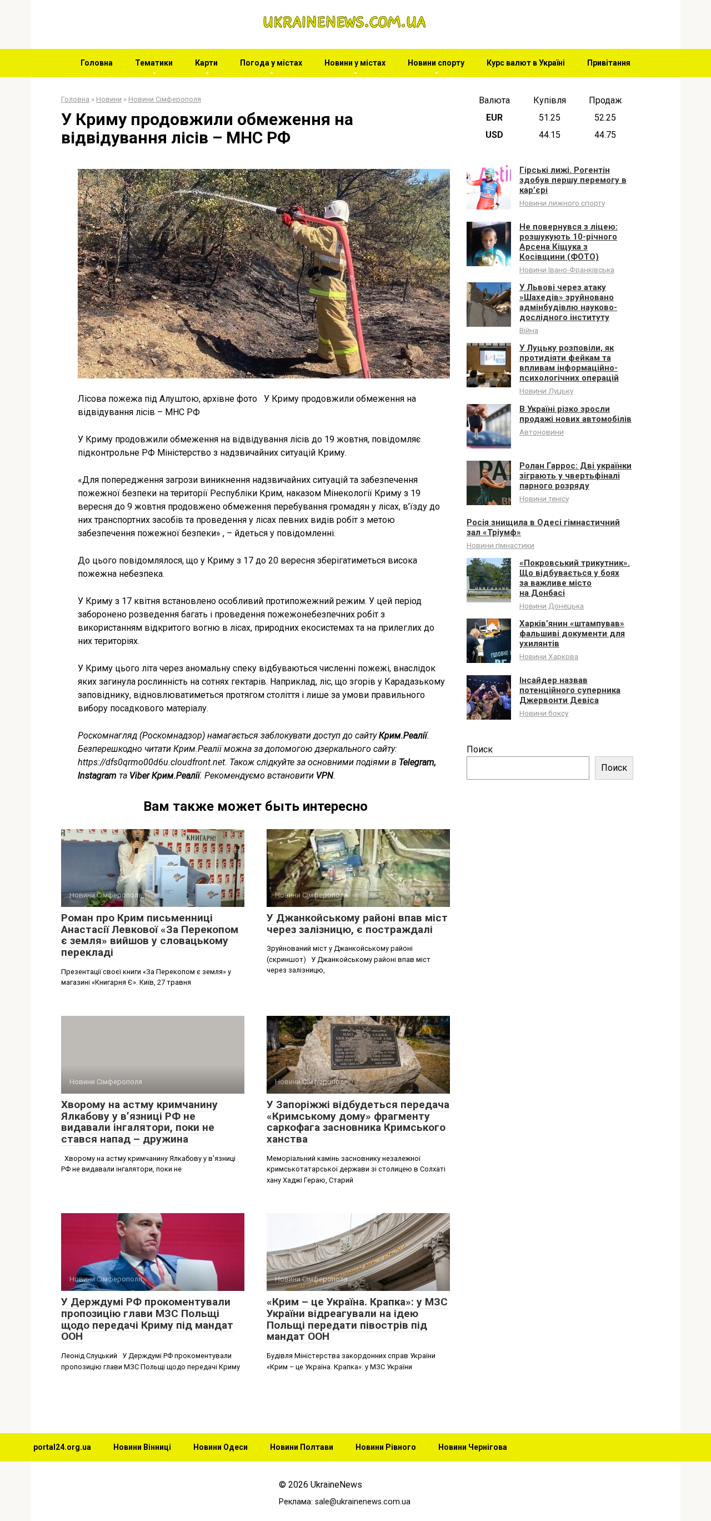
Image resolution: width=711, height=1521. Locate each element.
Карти (206, 62)
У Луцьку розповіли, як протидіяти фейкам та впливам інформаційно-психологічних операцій (569, 363)
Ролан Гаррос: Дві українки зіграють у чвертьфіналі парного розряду (575, 476)
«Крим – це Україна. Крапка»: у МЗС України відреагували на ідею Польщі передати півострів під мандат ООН (357, 1319)
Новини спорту (436, 62)
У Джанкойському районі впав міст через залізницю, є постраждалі (357, 923)
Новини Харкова (548, 656)
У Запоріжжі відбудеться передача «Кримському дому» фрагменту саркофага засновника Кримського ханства (358, 1122)
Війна (528, 330)
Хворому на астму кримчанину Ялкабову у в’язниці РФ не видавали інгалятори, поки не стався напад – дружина (139, 1122)
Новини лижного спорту (562, 202)
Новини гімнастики (500, 545)
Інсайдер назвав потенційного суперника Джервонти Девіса (569, 690)
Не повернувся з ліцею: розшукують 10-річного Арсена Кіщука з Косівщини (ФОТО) (568, 242)
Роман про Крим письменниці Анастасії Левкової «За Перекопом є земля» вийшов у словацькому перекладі (149, 935)
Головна (97, 62)
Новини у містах (354, 62)
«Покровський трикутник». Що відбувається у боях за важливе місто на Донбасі (574, 578)
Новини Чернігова (472, 1447)
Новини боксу (543, 713)
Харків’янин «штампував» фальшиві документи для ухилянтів (572, 634)
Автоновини (541, 431)
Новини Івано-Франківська (566, 269)
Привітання (608, 62)
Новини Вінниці (142, 1447)
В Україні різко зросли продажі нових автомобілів (575, 414)
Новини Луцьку (546, 390)
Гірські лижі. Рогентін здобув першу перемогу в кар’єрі (573, 180)
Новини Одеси (220, 1447)
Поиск (480, 749)
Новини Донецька (551, 605)
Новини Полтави (301, 1447)
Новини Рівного (386, 1447)
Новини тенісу (544, 498)
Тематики (154, 62)
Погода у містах (271, 62)
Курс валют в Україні (526, 62)
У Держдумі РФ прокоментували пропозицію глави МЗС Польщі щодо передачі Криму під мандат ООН (147, 1319)
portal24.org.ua (62, 1447)
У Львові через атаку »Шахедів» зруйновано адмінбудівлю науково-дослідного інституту (568, 302)
